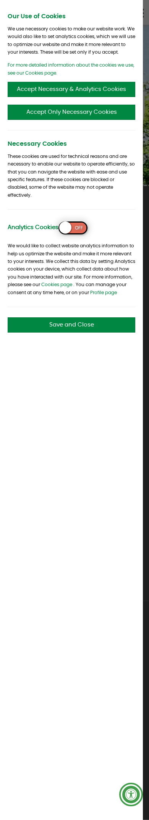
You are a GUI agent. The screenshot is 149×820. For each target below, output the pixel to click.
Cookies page (56, 284)
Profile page (103, 292)
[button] (131, 794)
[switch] (72, 227)
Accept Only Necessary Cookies (71, 112)
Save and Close (71, 325)
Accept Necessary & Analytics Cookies (71, 89)
